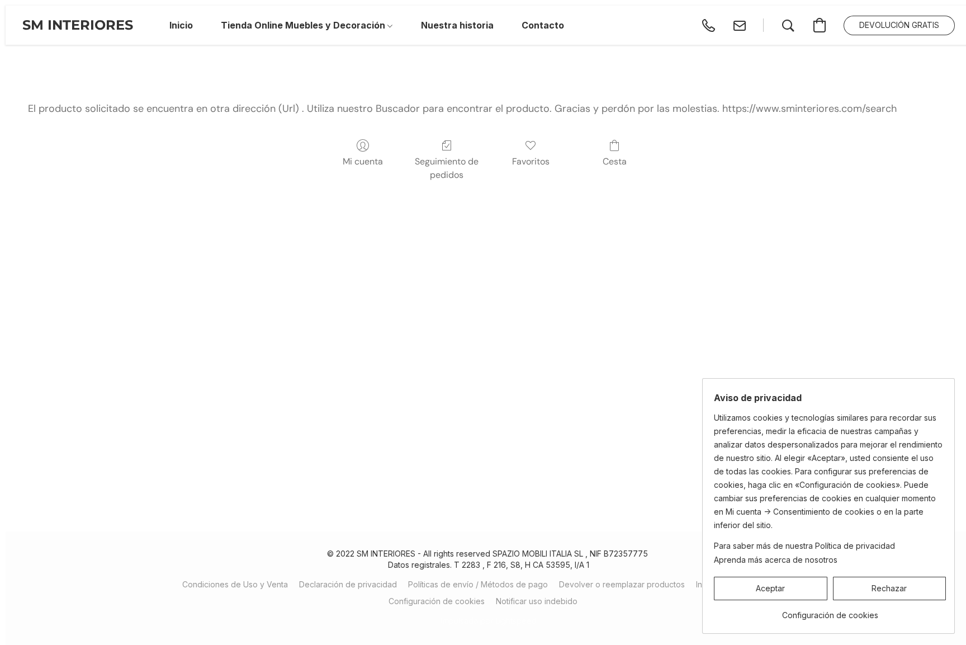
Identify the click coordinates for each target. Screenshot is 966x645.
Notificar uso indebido (536, 601)
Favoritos (531, 161)
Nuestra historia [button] (457, 25)
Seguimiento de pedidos (447, 168)
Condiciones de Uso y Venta (235, 584)
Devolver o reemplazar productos (622, 584)
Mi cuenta (363, 161)
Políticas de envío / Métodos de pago (478, 584)
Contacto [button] (543, 25)
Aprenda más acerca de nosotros (775, 559)
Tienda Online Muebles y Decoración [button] (304, 25)
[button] (77, 25)
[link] (830, 611)
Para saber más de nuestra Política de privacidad (804, 545)
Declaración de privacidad (348, 584)
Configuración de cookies (437, 601)
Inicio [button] (181, 25)
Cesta (615, 161)
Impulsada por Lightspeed (489, 620)
